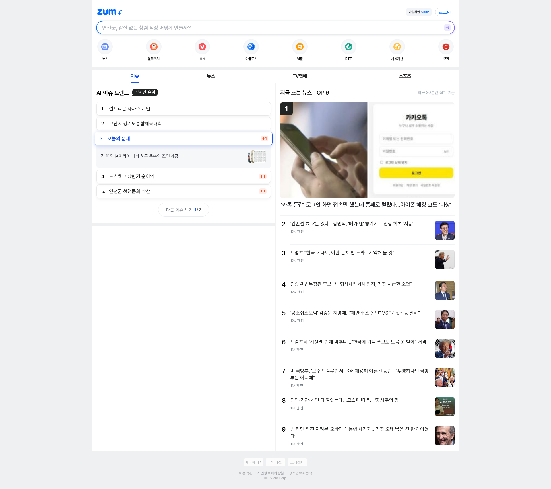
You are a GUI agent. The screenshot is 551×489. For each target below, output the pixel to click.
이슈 (135, 76)
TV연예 (299, 76)
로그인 (445, 12)
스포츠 (405, 76)
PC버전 (275, 462)
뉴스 (211, 76)
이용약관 (245, 473)
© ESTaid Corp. (275, 478)
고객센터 (297, 462)
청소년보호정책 (300, 473)
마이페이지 (254, 462)
